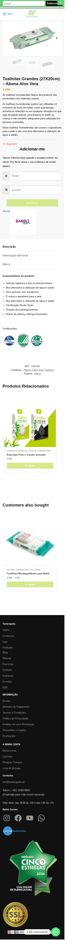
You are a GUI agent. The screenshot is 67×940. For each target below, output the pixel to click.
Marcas (7, 658)
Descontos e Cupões (14, 730)
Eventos (7, 681)
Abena (6, 211)
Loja (5, 641)
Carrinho (7, 756)
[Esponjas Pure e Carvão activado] (30, 421)
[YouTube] (30, 818)
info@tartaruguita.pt (13, 781)
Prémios (7, 669)
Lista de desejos (12, 768)
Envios (6, 700)
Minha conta (9, 750)
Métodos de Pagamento (16, 706)
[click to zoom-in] (32, 38)
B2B (5, 687)
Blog (5, 652)
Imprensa (8, 675)
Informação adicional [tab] (15, 255)
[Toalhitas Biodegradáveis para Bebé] (30, 540)
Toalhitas (49, 370)
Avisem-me (32, 203)
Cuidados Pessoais (17, 451)
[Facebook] (18, 818)
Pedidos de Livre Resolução (18, 724)
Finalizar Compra (12, 762)
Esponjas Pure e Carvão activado (26, 454)
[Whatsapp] (55, 932)
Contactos (8, 635)
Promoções (9, 736)
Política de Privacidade (15, 718)
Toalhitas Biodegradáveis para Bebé (28, 573)
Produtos (8, 647)
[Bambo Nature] (23, 222)
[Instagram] (7, 818)
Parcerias (8, 664)
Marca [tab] (6, 264)
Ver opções (30, 465)
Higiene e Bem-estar (34, 370)
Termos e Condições (14, 712)
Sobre (6, 630)
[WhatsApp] (41, 818)
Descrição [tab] (9, 246)
